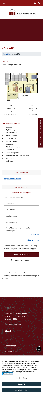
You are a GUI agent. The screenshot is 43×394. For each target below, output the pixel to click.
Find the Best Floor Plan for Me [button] (41, 133)
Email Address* (11, 216)
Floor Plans (7, 54)
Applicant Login (11, 351)
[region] (21, 374)
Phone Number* (12, 222)
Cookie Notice (8, 374)
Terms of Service (24, 248)
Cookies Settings (21, 378)
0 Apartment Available (12, 179)
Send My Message (21, 255)
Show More (34, 234)
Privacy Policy (9, 248)
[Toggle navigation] (4, 3)
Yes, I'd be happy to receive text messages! (19, 229)
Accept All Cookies (21, 390)
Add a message (33, 240)
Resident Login (10, 345)
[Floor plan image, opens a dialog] (21, 86)
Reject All (21, 384)
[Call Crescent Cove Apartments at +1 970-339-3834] (39, 3)
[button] (35, 3)
